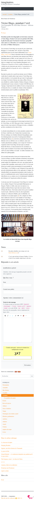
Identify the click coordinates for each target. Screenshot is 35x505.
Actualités (5, 387)
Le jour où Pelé (5, 451)
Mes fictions (6, 390)
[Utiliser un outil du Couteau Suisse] (23, 316)
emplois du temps (7, 429)
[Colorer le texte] (10, 316)
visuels (4, 424)
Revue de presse (7, 403)
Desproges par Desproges (7, 468)
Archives (5, 419)
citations (5, 421)
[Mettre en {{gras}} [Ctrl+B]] (5, 316)
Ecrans (4, 400)
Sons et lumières (7, 408)
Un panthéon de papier (10, 398)
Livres (4, 432)
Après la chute (5, 471)
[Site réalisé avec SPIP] (31, 497)
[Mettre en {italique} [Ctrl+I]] (8, 316)
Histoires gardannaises (8, 416)
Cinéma (5, 427)
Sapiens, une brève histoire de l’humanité (11, 448)
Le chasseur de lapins (6, 442)
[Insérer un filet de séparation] (26, 316)
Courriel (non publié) (8, 289)
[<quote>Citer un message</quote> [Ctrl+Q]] (18, 316)
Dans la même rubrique (9, 438)
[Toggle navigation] (3, 8)
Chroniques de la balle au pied (10, 414)
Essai (4, 33)
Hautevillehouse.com (13, 253)
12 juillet (5, 393)
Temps (4, 411)
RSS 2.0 (19, 498)
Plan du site (4, 498)
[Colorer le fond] (13, 316)
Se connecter (11, 498)
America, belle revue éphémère (9, 465)
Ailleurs (5, 406)
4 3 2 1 (3, 462)
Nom (4, 282)
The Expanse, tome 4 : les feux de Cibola (11, 459)
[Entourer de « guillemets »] (21, 316)
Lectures (10, 14)
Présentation (6, 385)
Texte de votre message (9, 302)
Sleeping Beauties (5, 445)
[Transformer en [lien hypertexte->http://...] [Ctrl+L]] (15, 316)
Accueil (5, 14)
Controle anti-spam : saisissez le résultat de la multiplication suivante (17, 348)
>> (32, 376)
